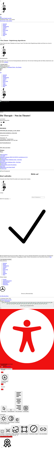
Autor (4, 32)
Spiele (4, 29)
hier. (51, 257)
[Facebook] (3, 4)
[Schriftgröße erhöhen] (2, 367)
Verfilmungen (6, 26)
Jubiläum (5, 34)
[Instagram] (4, 7)
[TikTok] (4, 12)
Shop (4, 35)
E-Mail (1, 192)
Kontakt (4, 279)
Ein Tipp (9, 366)
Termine (4, 27)
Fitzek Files (5, 30)
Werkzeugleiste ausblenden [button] (6, 369)
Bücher (4, 25)
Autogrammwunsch (7, 280)
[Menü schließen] (3, 67)
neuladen (6, 62)
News (4, 31)
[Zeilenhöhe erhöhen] (2, 384)
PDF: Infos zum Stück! (5, 147)
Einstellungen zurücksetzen (6, 436)
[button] (0, 308)
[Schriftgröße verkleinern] (2, 372)
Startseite (5, 23)
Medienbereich (6, 282)
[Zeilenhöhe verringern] (2, 389)
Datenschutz (5, 284)
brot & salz (7, 301)
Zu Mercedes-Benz (4, 296)
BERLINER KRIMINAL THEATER (8, 133)
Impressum (5, 283)
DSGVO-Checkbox (4, 198)
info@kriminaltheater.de (5, 142)
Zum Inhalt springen (4, 435)
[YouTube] (4, 9)
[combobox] (27, 304)
